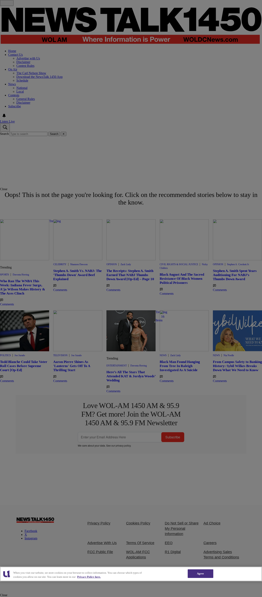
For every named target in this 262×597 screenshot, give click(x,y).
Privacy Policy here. (89, 576)
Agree (200, 573)
